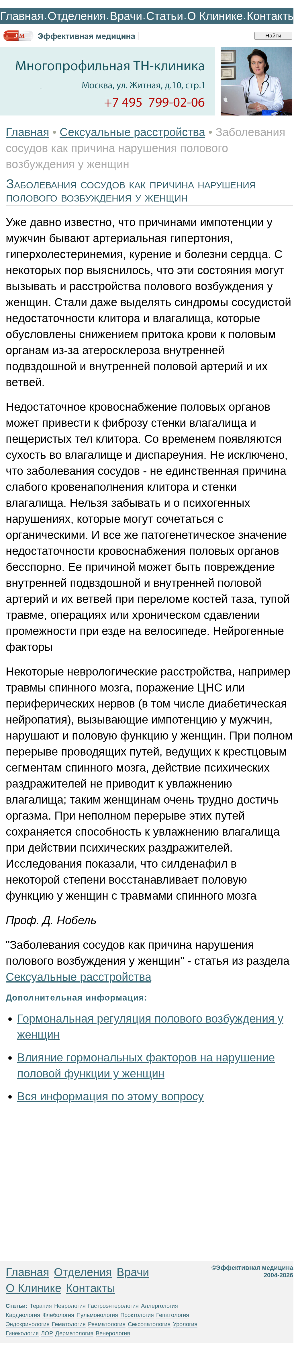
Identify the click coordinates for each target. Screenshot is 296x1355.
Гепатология (172, 1315)
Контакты (271, 16)
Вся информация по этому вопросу (110, 1096)
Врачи (126, 16)
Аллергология (159, 1306)
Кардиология (23, 1315)
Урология (185, 1324)
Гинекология (22, 1333)
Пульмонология (97, 1315)
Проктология (137, 1315)
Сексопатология (149, 1324)
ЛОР (47, 1333)
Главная (22, 16)
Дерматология (74, 1333)
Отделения (77, 16)
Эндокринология (28, 1324)
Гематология (69, 1324)
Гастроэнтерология (113, 1306)
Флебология (58, 1315)
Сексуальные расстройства (132, 132)
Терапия (41, 1306)
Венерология (113, 1333)
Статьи (164, 16)
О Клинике (215, 16)
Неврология (70, 1306)
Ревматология (107, 1324)
